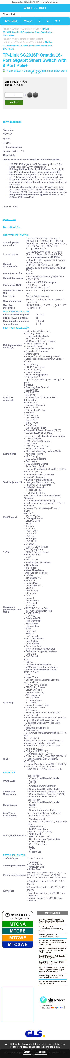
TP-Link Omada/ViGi (24, 42)
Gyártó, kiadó (9, 219)
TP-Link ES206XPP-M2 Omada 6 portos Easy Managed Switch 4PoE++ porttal (52, 950)
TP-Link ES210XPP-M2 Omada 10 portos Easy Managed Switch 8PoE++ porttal (52, 942)
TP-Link (36, 29)
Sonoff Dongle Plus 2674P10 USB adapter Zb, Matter (51, 976)
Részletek (41, 1051)
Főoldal (6, 29)
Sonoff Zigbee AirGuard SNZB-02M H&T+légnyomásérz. (51, 963)
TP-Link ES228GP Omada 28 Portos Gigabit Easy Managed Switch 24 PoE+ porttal (51, 921)
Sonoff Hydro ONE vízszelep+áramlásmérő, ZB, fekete (51, 929)
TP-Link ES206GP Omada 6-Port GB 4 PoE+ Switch (52, 982)
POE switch (25, 29)
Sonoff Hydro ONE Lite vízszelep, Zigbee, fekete (49, 935)
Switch (15, 29)
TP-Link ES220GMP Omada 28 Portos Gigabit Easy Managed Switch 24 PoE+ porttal (51, 969)
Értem (27, 1051)
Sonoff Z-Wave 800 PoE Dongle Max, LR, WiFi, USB (52, 957)
